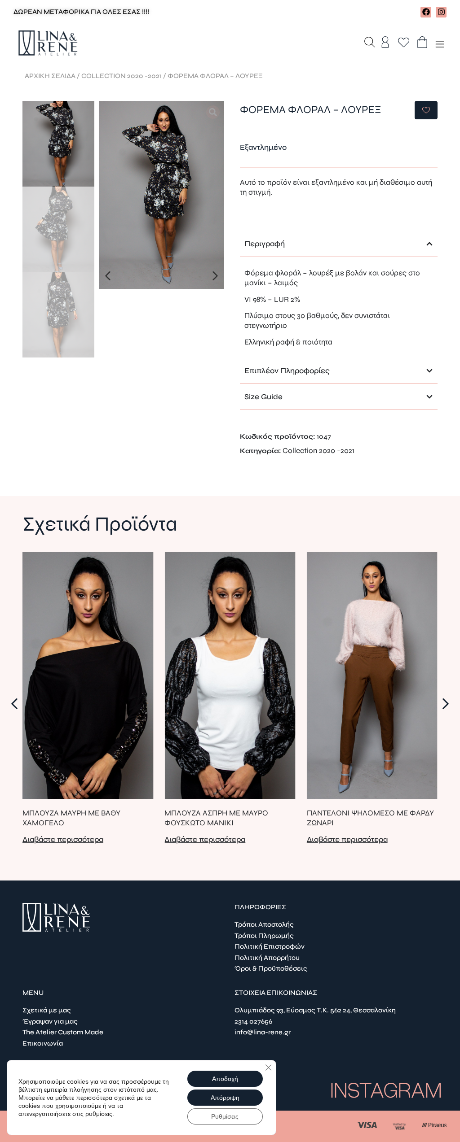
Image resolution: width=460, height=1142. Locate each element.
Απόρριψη (225, 1097)
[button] (107, 275)
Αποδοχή (225, 1078)
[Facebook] (425, 12)
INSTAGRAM (386, 1090)
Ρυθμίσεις (225, 1116)
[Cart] (422, 42)
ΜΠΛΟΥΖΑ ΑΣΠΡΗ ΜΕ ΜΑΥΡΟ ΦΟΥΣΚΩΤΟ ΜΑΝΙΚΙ (216, 818)
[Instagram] (441, 12)
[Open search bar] (370, 43)
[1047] (161, 195)
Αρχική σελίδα (50, 76)
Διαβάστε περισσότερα (62, 839)
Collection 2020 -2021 (121, 76)
